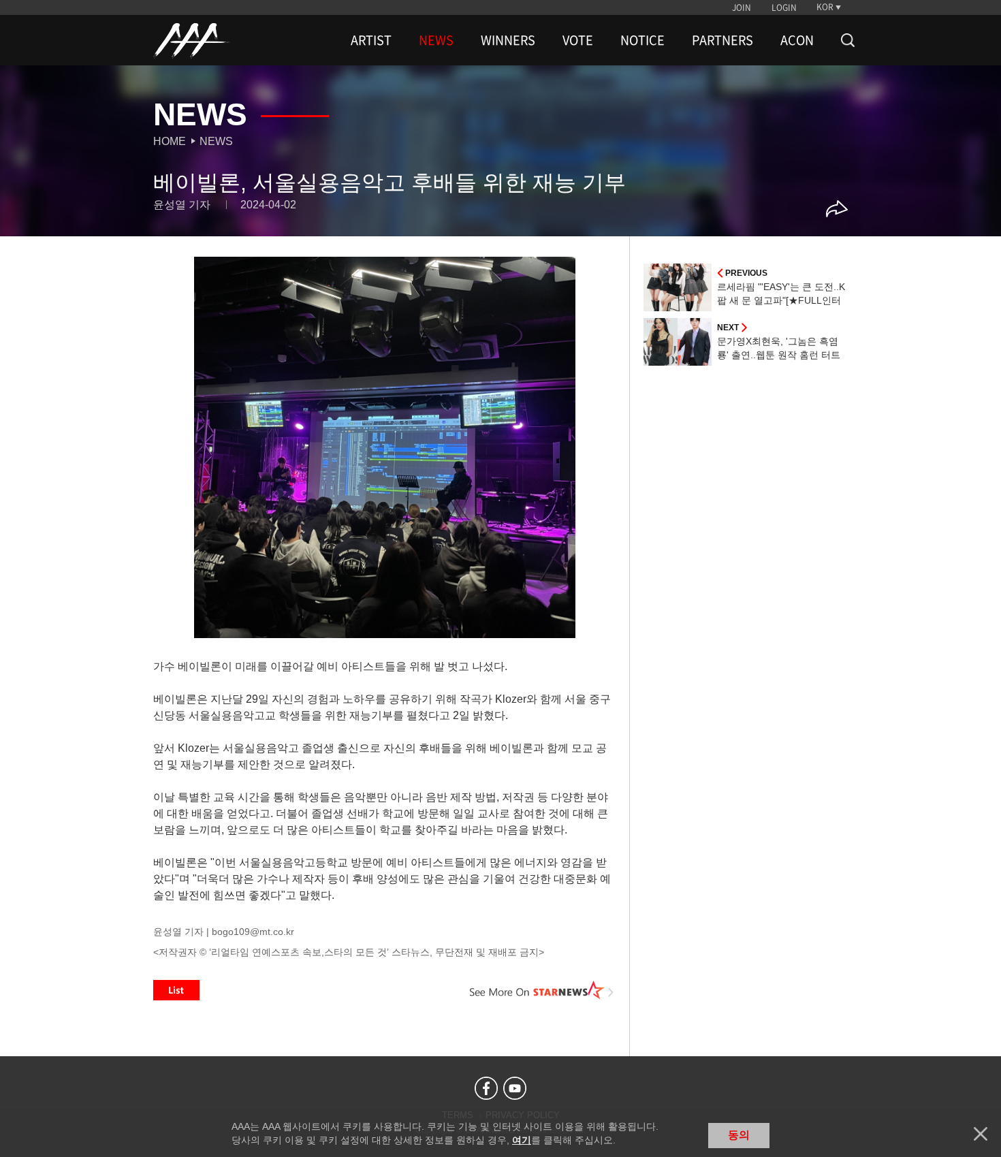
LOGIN (784, 7)
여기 (521, 1140)
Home (169, 141)
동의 (739, 1135)
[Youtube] (514, 1088)
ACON (797, 40)
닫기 (980, 1134)
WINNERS (508, 40)
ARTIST (371, 40)
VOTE (577, 40)
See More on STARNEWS (542, 990)
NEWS (436, 40)
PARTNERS (722, 40)
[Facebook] (486, 1088)
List (176, 990)
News (216, 141)
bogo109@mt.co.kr (253, 931)
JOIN (741, 7)
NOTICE (642, 40)
